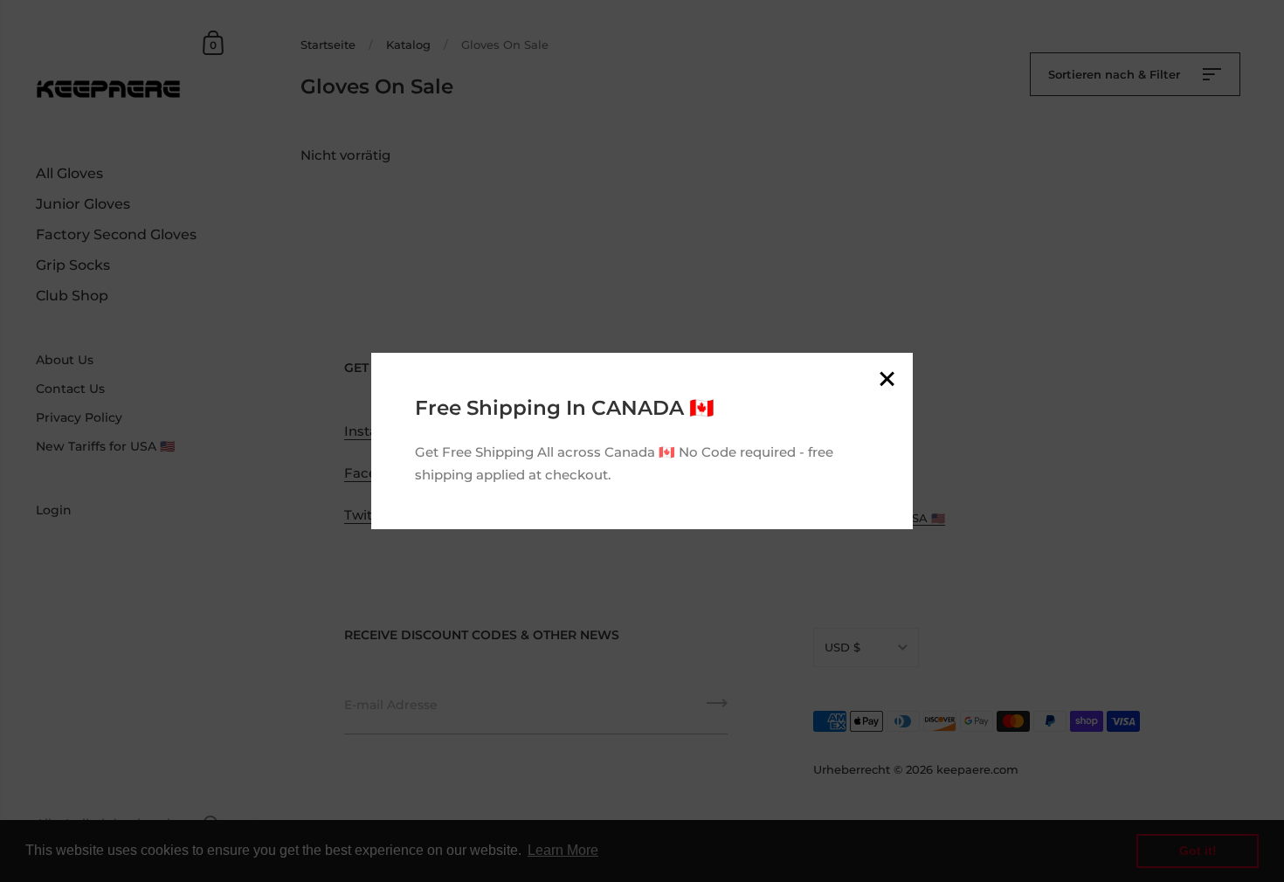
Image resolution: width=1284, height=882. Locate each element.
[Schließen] (886, 380)
